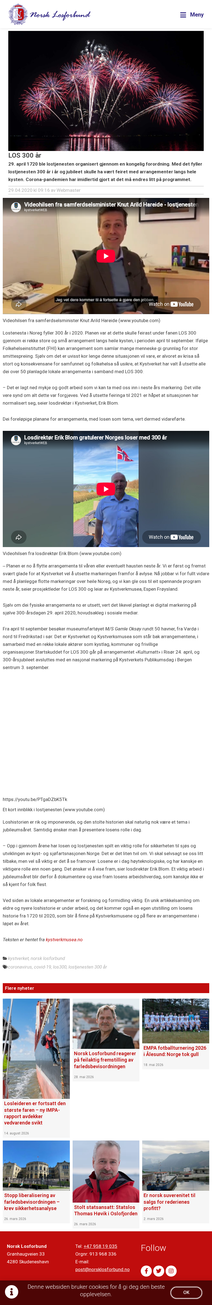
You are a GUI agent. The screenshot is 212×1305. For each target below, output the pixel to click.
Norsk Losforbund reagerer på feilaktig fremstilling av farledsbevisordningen (105, 1060)
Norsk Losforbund (48, 958)
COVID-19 (42, 967)
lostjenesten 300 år (87, 967)
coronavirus (20, 967)
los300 (60, 967)
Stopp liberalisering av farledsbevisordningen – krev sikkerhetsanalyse (32, 1201)
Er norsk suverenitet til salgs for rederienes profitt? (169, 1201)
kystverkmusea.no (64, 939)
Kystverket (18, 958)
